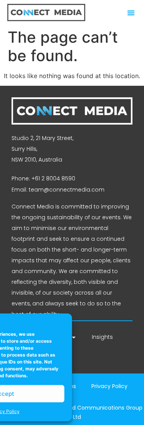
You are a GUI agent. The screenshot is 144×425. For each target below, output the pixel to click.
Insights (102, 337)
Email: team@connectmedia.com (58, 189)
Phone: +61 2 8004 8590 (43, 178)
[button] (131, 12)
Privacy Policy (109, 386)
